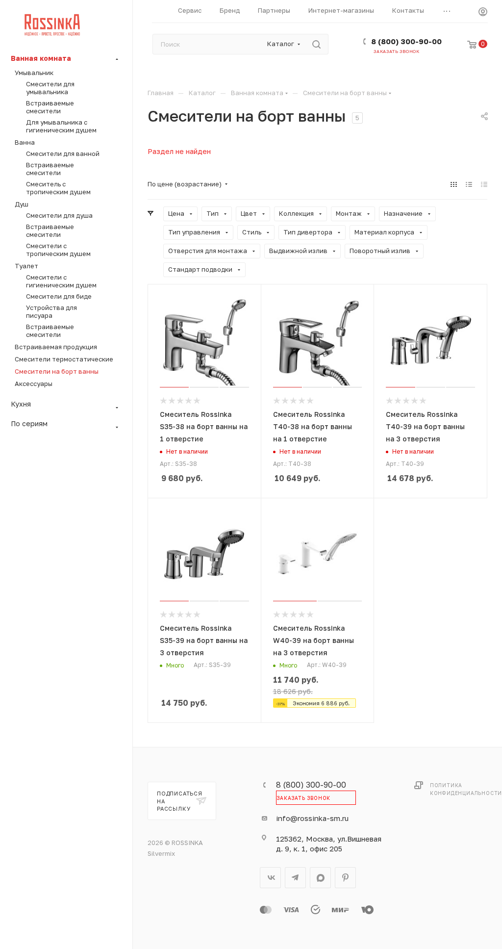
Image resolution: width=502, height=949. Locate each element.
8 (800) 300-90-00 (406, 41)
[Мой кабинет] (482, 13)
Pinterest (345, 877)
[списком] (469, 184)
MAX (320, 877)
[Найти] (316, 44)
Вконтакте (270, 877)
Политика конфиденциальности (466, 789)
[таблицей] (484, 184)
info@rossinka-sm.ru (312, 818)
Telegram (295, 877)
